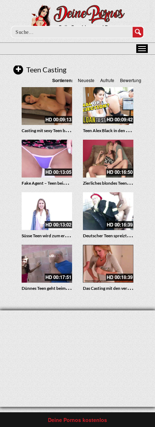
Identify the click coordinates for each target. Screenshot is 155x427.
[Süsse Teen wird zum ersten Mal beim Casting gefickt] (47, 211)
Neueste (86, 80)
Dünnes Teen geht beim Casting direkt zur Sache (67, 288)
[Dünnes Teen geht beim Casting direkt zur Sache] (47, 264)
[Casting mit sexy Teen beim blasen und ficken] (47, 106)
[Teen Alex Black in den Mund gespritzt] (108, 106)
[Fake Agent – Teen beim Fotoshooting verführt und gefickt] (47, 158)
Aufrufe (107, 80)
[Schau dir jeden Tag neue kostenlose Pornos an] (78, 18)
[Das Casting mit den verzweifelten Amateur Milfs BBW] (108, 264)
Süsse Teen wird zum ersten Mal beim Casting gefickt (71, 235)
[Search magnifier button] (138, 32)
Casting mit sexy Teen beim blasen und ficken (64, 130)
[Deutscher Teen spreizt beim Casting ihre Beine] (108, 211)
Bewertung (130, 80)
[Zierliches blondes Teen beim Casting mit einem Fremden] (108, 158)
